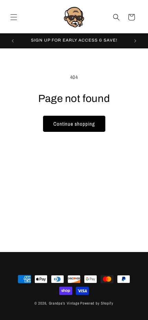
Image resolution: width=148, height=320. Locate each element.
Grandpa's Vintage (64, 303)
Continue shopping (74, 123)
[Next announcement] (135, 40)
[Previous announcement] (12, 40)
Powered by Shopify (97, 303)
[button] (13, 17)
